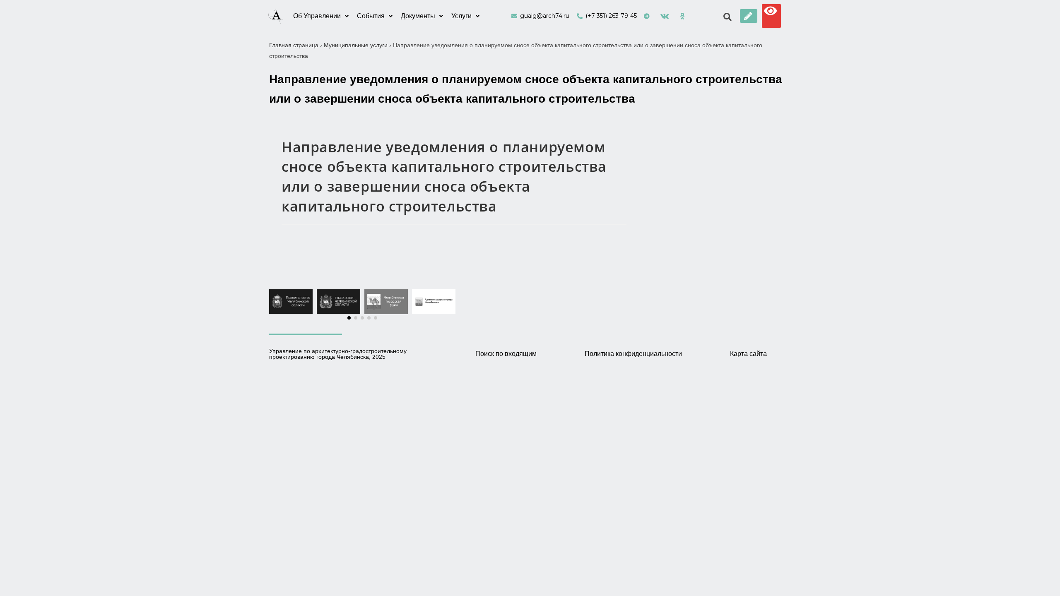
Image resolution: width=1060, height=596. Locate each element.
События (371, 15)
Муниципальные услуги (356, 45)
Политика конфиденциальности (633, 353)
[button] (748, 16)
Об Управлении (317, 15)
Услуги (461, 15)
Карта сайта (748, 353)
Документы (418, 15)
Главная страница (293, 45)
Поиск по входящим (506, 353)
